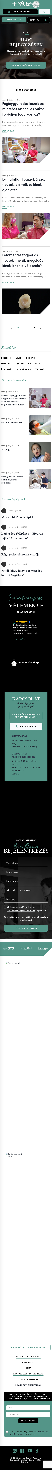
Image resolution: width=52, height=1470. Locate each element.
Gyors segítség (14, 20)
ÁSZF (28, 1368)
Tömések (40, 369)
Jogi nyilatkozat (28, 1379)
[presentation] (40, 398)
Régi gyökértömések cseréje (20, 554)
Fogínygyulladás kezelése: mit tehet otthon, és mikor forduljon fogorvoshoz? (23, 108)
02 (23, 327)
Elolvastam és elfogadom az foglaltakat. (28, 1433)
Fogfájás (19, 363)
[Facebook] (22, 1451)
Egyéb (19, 357)
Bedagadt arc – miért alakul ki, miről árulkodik (12, 479)
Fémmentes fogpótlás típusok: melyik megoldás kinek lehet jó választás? (22, 260)
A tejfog (5, 449)
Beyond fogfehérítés (11, 422)
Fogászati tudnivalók (28, 1385)
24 (33, 328)
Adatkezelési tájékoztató (28, 1374)
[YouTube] (30, 1451)
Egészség (6, 357)
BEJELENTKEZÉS (22, 12)
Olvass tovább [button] (19, 639)
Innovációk (6, 369)
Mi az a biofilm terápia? (17, 517)
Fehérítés (5, 363)
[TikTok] (37, 1451)
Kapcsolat (28, 1362)
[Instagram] (14, 1451)
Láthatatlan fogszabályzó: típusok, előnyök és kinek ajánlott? (23, 184)
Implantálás (34, 363)
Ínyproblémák (24, 369)
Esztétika (30, 357)
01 (18, 328)
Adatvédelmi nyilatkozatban (21, 910)
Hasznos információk (28, 1357)
